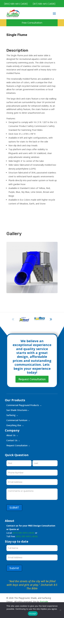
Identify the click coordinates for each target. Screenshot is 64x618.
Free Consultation (32, 22)
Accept (32, 613)
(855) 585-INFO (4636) (16, 3)
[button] (50, 319)
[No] (60, 610)
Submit (14, 568)
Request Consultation (32, 379)
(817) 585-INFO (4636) (44, 3)
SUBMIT (14, 507)
